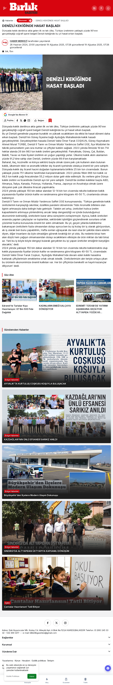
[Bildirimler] (108, 8)
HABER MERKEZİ (18, 41)
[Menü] (5, 8)
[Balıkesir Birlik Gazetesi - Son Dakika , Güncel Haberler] (23, 8)
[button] (94, 8)
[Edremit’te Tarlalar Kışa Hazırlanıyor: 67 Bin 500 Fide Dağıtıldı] (19, 296)
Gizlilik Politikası (12, 676)
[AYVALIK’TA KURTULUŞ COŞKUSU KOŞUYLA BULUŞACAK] (56, 360)
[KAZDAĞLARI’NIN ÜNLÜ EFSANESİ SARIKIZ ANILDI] (56, 416)
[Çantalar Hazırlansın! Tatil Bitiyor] (56, 584)
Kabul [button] (32, 676)
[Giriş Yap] (101, 8)
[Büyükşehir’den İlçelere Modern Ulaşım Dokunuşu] (56, 472)
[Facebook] (47, 623)
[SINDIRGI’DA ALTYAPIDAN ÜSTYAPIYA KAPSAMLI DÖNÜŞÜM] (56, 528)
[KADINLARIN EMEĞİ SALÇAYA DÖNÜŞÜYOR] (56, 296)
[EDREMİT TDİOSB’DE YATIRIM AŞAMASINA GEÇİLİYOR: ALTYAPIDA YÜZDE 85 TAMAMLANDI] (93, 296)
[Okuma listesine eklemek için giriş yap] (50, 120)
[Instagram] (65, 623)
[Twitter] (56, 623)
